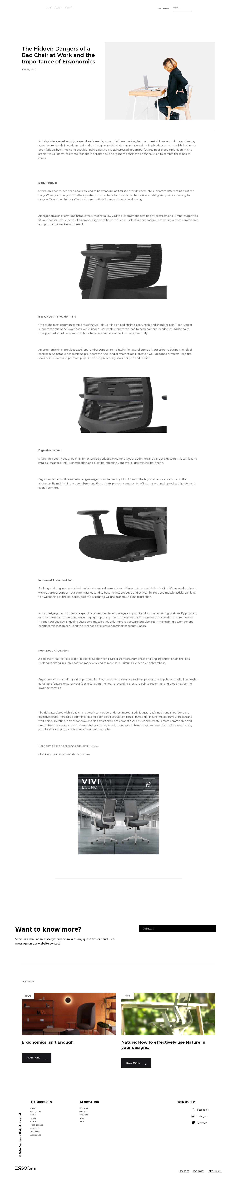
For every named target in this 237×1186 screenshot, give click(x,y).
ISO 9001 (184, 1171)
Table (33, 1115)
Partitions (35, 1132)
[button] (163, 8)
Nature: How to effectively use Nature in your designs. (163, 1045)
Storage (34, 1122)
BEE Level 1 (215, 1171)
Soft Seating (35, 1112)
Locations (83, 1115)
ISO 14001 (198, 1171)
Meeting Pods (36, 1125)
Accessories (35, 1135)
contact (55, 943)
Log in (82, 1122)
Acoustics (34, 1128)
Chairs (33, 1108)
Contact (148, 929)
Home (81, 1118)
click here (95, 746)
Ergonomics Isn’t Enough (48, 1042)
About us (83, 1108)
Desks (33, 1118)
